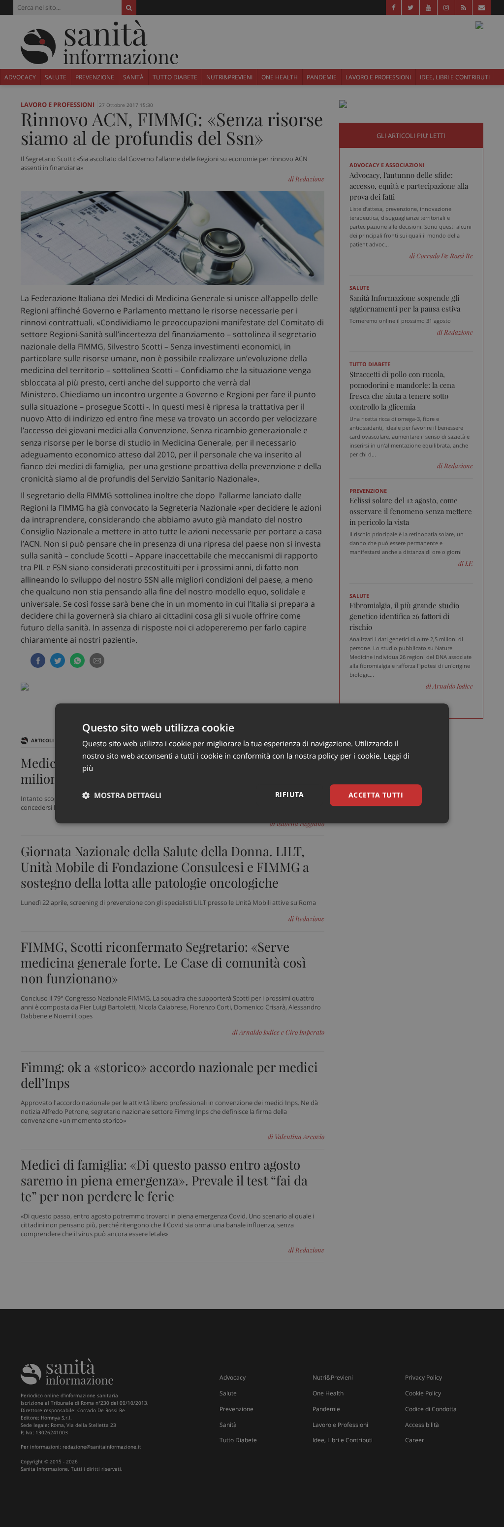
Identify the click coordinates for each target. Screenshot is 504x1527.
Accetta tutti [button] (375, 794)
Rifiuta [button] (289, 794)
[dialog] (252, 763)
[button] (121, 795)
